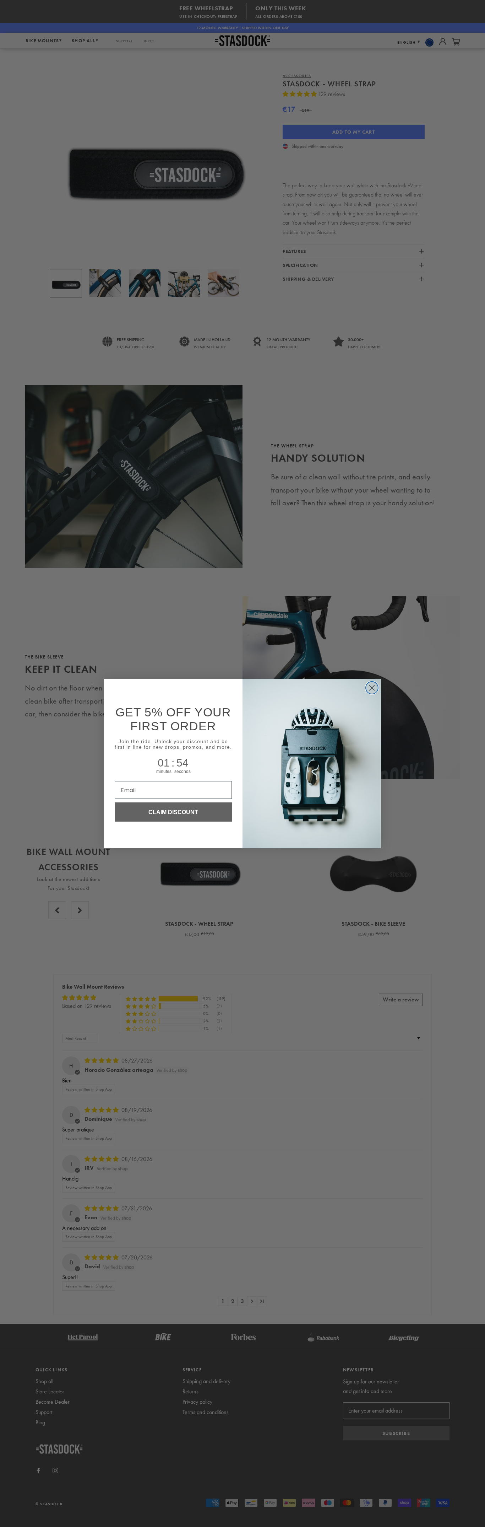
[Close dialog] (372, 688)
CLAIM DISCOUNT (173, 812)
